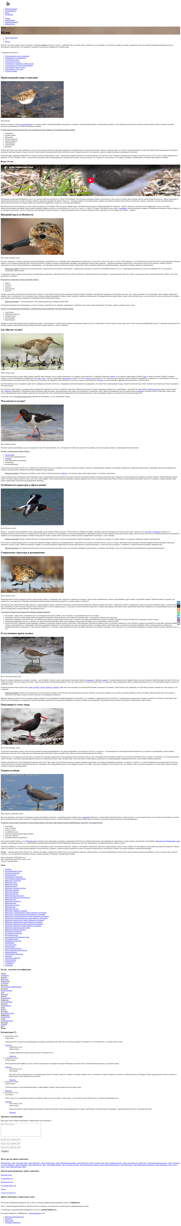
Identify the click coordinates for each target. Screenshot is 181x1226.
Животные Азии (11, 882)
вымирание (86, 817)
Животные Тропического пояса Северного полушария (24, 920)
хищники (89, 680)
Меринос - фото (13, 1165)
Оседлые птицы (10, 945)
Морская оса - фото (39, 1165)
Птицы (3, 1009)
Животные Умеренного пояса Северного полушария (24, 924)
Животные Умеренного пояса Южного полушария (23, 926)
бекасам (141, 391)
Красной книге (31, 841)
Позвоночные (10, 946)
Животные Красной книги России (17, 897)
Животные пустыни (12, 905)
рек (44, 378)
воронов (49, 687)
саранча (64, 473)
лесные (88, 378)
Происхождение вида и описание (17, 56)
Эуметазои (9, 965)
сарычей (56, 687)
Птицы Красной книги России (16, 950)
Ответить (8, 1045)
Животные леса (10, 899)
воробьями (123, 208)
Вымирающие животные (14, 877)
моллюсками (9, 455)
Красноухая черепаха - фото (94, 1165)
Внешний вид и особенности (15, 58)
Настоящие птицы (11, 939)
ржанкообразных (27, 124)
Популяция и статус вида (14, 69)
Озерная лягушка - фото (75, 1165)
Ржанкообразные (11, 952)
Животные (4, 979)
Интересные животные (13, 931)
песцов (42, 687)
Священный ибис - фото (118, 1163)
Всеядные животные (12, 873)
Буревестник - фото (53, 1163)
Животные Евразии (12, 890)
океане (112, 376)
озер (39, 378)
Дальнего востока (153, 389)
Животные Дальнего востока (15, 888)
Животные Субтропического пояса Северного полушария (26, 913)
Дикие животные (35, 1213)
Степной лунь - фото (101, 1163)
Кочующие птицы (11, 935)
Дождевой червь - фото (24, 1163)
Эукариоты (9, 963)
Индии (100, 380)
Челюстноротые (10, 960)
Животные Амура (11, 884)
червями (8, 459)
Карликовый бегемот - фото (114, 1165)
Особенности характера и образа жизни (19, 64)
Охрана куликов (11, 71)
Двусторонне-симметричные (15, 879)
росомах (36, 687)
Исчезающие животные (13, 933)
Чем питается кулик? (12, 62)
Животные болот (11, 886)
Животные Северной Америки (16, 911)
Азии (144, 376)
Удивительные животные (14, 954)
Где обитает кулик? (12, 60)
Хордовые (4, 994)
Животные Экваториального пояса (17, 928)
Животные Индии (11, 894)
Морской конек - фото (18, 1167)
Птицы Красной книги (13, 948)
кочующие (156, 532)
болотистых (67, 378)
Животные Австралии (13, 880)
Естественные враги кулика (15, 67)
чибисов (8, 391)
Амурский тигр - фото (135, 1163)
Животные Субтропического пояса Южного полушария (25, 914)
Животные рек (10, 907)
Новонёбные (9, 943)
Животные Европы (12, 892)
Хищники (8, 956)
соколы (104, 680)
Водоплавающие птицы (13, 871)
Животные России (11, 909)
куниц (30, 687)
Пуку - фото (147, 1163)
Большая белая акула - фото (162, 1163)
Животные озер (10, 903)
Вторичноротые (10, 875)
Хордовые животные (12, 958)
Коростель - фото (87, 1163)
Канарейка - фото (26, 1165)
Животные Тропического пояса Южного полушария (23, 922)
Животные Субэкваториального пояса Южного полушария (26, 918)
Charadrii (8, 869)
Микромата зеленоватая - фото (149, 1165)
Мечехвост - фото (131, 1165)
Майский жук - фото (8, 1163)
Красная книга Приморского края (168, 841)
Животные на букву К (13, 901)
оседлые (148, 532)
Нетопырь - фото (166, 1165)
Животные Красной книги (14, 896)
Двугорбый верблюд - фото (56, 1165)
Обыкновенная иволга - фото (70, 1163)
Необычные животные (13, 941)
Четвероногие (10, 962)
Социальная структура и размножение (19, 65)
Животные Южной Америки (15, 929)
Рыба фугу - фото (39, 1163)
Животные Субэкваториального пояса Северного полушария (27, 916)
